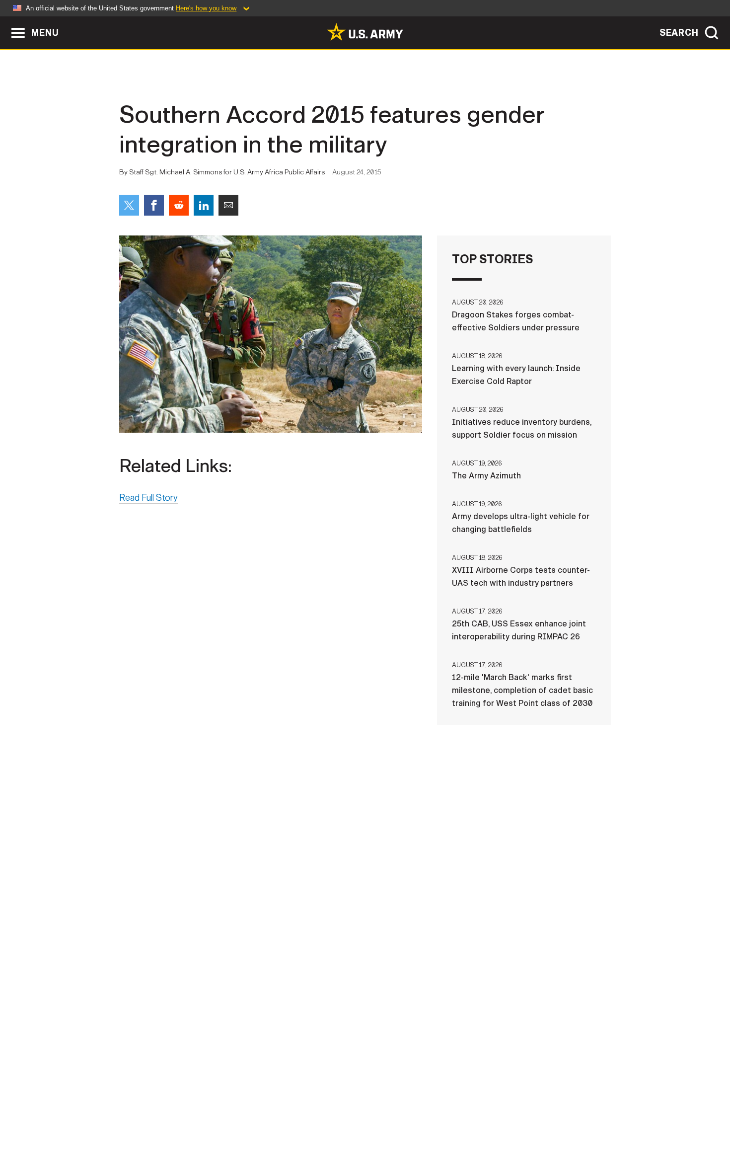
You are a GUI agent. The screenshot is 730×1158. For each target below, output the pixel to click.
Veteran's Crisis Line (551, 1114)
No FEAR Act (473, 1114)
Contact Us (196, 1114)
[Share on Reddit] (179, 205)
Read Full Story (148, 497)
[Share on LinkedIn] (204, 205)
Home (147, 1114)
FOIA (426, 1114)
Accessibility (373, 1114)
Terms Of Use (305, 1114)
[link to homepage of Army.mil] (365, 32)
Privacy (249, 1114)
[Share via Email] (228, 205)
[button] (5, 21)
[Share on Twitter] (129, 205)
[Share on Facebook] (154, 205)
